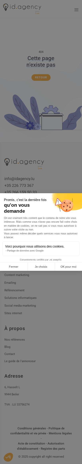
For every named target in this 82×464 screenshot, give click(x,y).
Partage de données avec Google (25, 250)
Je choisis (41, 266)
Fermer (13, 266)
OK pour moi (68, 266)
